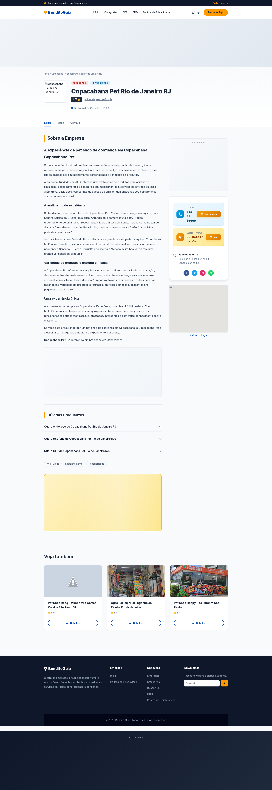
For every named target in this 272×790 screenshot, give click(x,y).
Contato (75, 123)
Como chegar (200, 335)
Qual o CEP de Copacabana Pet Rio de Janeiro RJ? (77, 451)
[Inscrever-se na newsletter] (224, 683)
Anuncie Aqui (215, 12)
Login (197, 12)
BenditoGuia (59, 12)
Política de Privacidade (156, 12)
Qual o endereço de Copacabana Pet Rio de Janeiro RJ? (81, 426)
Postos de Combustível (161, 700)
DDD (135, 12)
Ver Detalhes (73, 623)
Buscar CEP (154, 687)
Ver (215, 237)
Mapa (61, 123)
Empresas (153, 675)
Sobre (47, 123)
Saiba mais (219, 3)
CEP (125, 12)
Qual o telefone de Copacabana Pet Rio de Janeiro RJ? (80, 438)
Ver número (211, 214)
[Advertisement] (136, 43)
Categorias (110, 12)
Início (96, 12)
